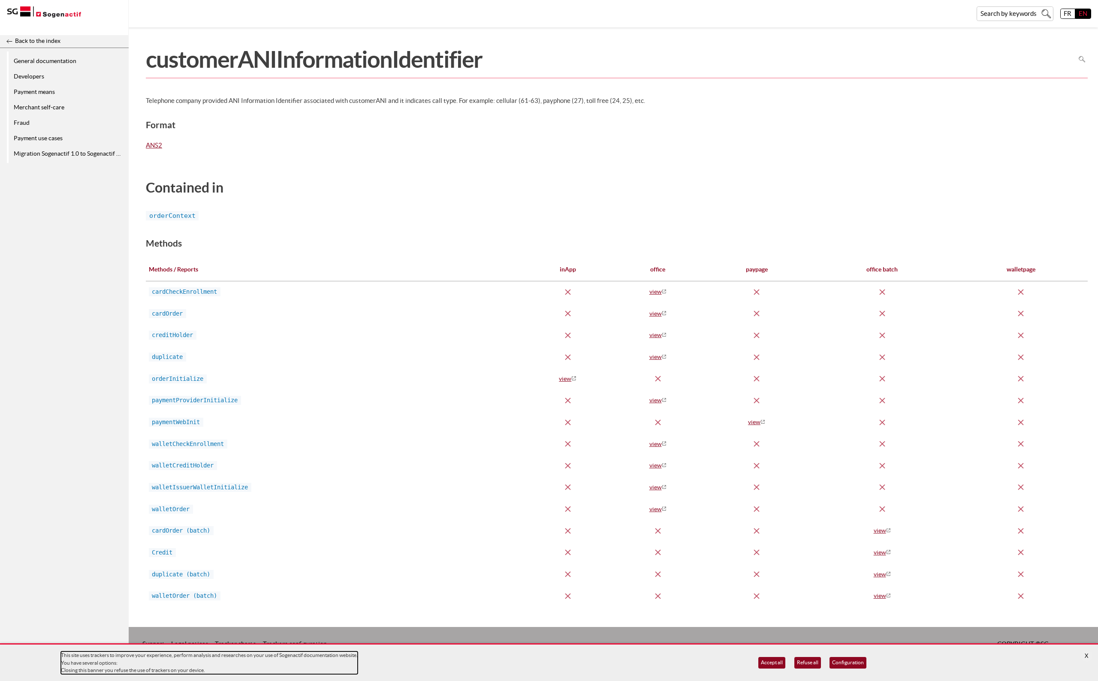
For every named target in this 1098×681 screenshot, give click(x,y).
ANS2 (154, 146)
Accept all (772, 662)
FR (1067, 13)
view (655, 291)
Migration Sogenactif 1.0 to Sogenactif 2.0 (69, 153)
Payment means (34, 91)
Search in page (1082, 59)
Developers (29, 76)
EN (1083, 13)
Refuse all (807, 662)
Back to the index (37, 40)
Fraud (22, 122)
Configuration (848, 662)
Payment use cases (38, 138)
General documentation (45, 60)
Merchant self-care (39, 107)
